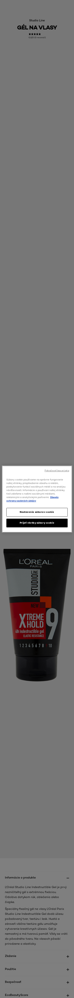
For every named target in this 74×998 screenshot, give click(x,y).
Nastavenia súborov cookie (37, 512)
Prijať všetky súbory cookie (37, 522)
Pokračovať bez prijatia (57, 470)
